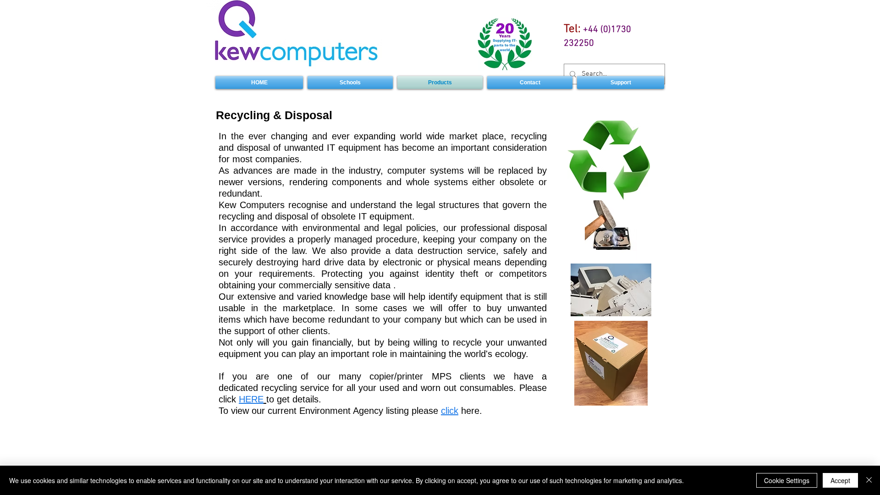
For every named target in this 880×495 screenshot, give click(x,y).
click (449, 411)
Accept (840, 480)
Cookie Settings (786, 480)
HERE (251, 399)
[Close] (869, 480)
